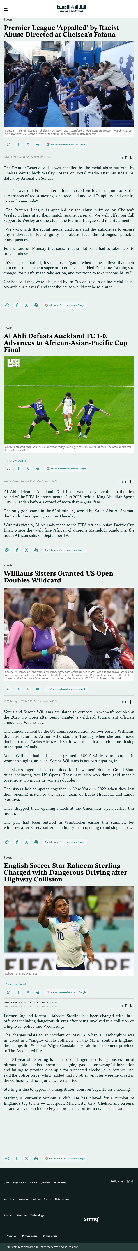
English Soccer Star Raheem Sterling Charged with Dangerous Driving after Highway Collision (65, 872)
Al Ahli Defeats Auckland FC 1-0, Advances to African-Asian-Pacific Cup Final (65, 343)
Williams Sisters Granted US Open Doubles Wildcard (58, 577)
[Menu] (6, 9)
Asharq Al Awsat (16, 460)
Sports (8, 19)
